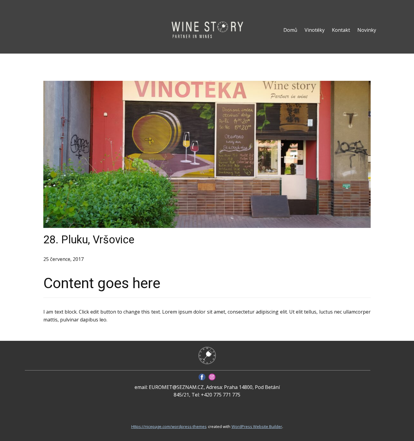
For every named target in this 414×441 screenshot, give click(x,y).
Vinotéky (315, 30)
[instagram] (212, 377)
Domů (290, 30)
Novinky (366, 30)
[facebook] (202, 377)
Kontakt (341, 30)
